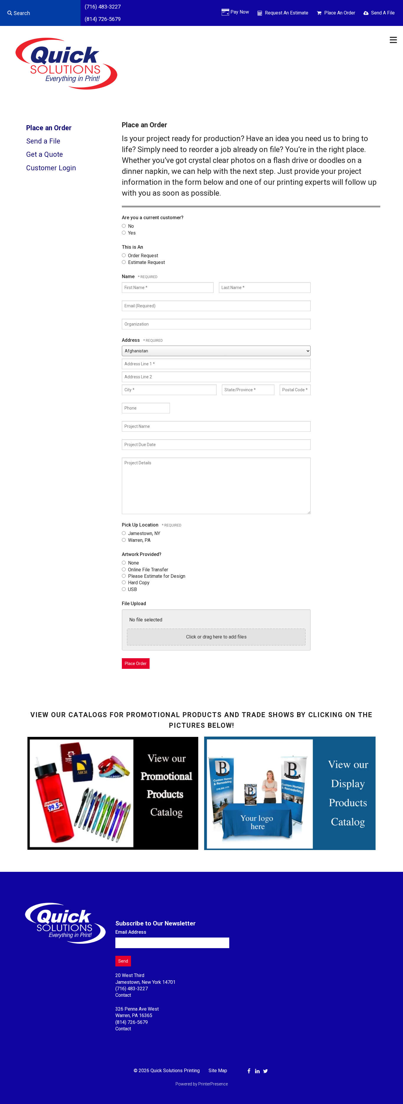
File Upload (134, 603)
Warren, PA (138, 540)
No (130, 226)
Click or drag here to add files (216, 637)
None (133, 563)
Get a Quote (44, 155)
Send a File (43, 141)
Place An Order (339, 13)
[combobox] (40, 13)
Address (131, 340)
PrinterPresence (213, 1084)
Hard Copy (138, 582)
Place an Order (49, 128)
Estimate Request (146, 262)
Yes (131, 233)
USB (132, 589)
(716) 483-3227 (103, 7)
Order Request (142, 255)
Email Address (130, 932)
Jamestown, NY (143, 533)
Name (129, 276)
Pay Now (239, 12)
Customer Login (51, 168)
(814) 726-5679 (103, 19)
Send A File (383, 13)
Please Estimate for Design (156, 576)
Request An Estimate (286, 13)
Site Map (218, 1070)
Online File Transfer (147, 569)
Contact (123, 995)
